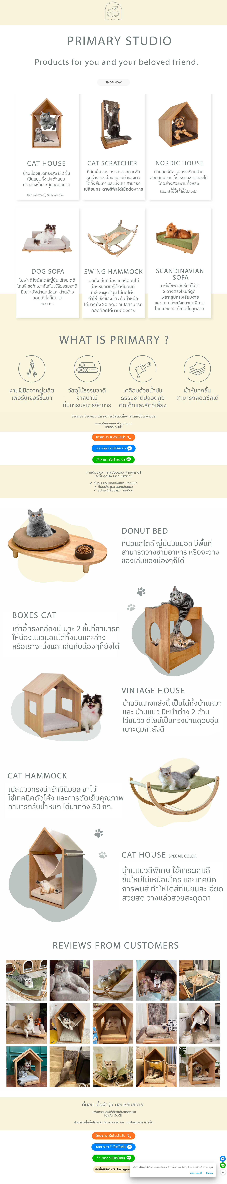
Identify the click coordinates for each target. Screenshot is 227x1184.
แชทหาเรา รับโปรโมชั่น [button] (110, 1146)
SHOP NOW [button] (113, 82)
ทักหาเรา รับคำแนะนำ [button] (110, 459)
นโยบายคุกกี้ (196, 1173)
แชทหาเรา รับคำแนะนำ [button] (111, 448)
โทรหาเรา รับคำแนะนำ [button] (110, 437)
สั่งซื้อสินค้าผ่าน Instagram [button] (113, 1169)
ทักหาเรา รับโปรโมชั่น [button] (110, 1157)
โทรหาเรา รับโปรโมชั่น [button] (110, 1135)
